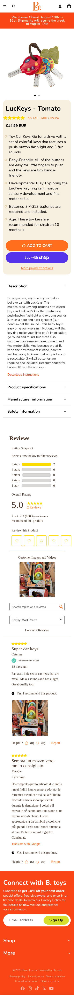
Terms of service (55, 976)
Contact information (26, 981)
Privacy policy (17, 976)
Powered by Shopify (50, 970)
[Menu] (4, 6)
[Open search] (13, 6)
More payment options (37, 268)
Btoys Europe (29, 970)
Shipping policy (50, 981)
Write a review (49, 117)
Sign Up (56, 920)
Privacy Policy (51, 900)
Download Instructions (23, 375)
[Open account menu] (60, 6)
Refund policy (36, 976)
